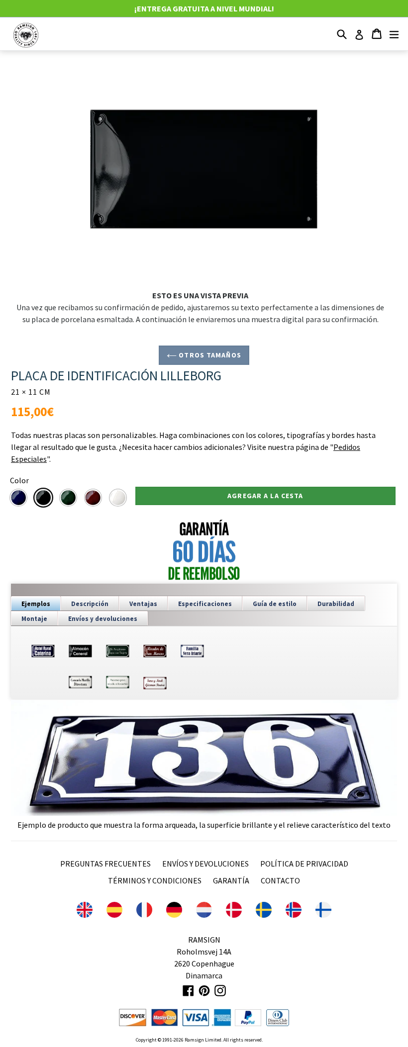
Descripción (89, 604)
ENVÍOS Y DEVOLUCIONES (205, 864)
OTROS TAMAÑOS (209, 354)
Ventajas (143, 604)
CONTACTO (280, 880)
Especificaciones (205, 604)
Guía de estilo (275, 604)
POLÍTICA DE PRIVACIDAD (304, 864)
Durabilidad (335, 604)
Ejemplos (35, 604)
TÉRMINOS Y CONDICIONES (155, 880)
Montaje (34, 618)
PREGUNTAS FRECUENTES (105, 864)
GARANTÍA (231, 880)
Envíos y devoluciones (102, 618)
